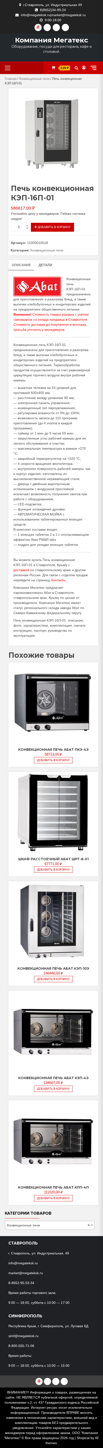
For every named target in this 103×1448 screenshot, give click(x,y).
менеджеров (54, 330)
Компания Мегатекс (51, 40)
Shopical (83, 1438)
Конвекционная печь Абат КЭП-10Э (53, 968)
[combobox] (50, 1225)
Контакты (58, 580)
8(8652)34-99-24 (53, 10)
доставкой (21, 570)
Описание (21, 265)
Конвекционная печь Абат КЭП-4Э (53, 1078)
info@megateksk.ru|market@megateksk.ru (53, 15)
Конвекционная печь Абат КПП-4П (53, 1187)
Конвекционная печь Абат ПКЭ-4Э (53, 749)
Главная (11, 79)
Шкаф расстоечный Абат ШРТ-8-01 (53, 859)
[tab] (21, 265)
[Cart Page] (53, 68)
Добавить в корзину (54, 227)
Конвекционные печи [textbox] (48, 1225)
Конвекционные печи (34, 79)
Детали (45, 265)
